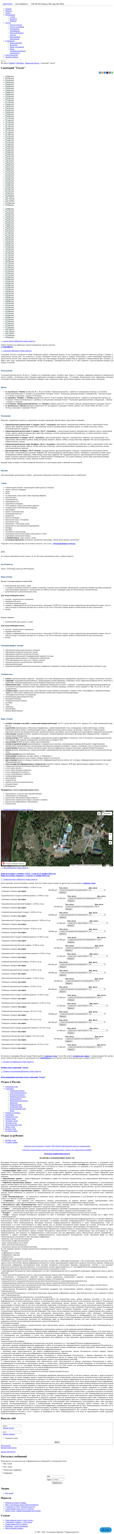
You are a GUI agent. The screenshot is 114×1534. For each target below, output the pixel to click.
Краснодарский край (18, 1109)
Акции (8, 13)
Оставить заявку (11, 1131)
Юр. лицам (7, 1464)
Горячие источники (12, 1113)
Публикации (10, 15)
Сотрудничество (11, 55)
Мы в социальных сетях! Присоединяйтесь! (22, 1505)
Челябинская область (18, 1097)
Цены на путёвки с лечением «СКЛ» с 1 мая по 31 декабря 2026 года (28, 874)
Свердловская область (18, 1093)
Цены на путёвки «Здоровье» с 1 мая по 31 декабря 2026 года (25, 876)
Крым (12, 1111)
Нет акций (9, 1493)
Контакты (13, 45)
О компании (10, 41)
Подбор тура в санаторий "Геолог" (15, 1067)
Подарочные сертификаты (15, 30)
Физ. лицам (7, 1467)
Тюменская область (32, 63)
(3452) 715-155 (7, 4)
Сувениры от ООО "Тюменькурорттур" (20, 1507)
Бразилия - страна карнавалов (16, 1526)
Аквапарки (9, 1115)
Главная (8, 9)
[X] (107, 73)
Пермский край (16, 1105)
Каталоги (13, 19)
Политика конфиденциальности (57, 1154)
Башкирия (13, 1103)
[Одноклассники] (102, 73)
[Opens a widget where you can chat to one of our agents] (106, 1530)
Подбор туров (10, 1129)
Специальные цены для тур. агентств (19, 1509)
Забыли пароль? (9, 1434)
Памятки (13, 21)
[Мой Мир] (105, 73)
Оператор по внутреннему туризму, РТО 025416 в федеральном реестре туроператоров (57, 1146)
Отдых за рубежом (17, 27)
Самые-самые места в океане (16, 1524)
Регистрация (5, 1446)
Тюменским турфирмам (12, 1470)
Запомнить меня (11, 1438)
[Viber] (110, 73)
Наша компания (16, 43)
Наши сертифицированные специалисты (18, 51)
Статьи (12, 17)
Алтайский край (16, 1107)
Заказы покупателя (8, 1452)
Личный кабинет (11, 57)
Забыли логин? (8, 1428)
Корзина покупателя (8, 1448)
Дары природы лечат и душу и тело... (19, 1520)
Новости (8, 11)
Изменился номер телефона (15, 1503)
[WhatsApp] (112, 73)
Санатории (19, 63)
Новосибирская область (19, 1101)
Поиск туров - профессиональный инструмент (23, 1511)
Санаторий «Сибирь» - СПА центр (18, 1522)
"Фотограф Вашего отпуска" (64, 544)
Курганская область (17, 1095)
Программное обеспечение (15, 38)
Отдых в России (16, 25)
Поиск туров (10, 1127)
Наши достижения (17, 47)
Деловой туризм (11, 1121)
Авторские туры (11, 1087)
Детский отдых (11, 1123)
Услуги (8, 23)
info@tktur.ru (45, 1058)
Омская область (16, 1099)
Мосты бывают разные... (14, 1528)
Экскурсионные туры (13, 1125)
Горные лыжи (10, 1119)
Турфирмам (7, 1473)
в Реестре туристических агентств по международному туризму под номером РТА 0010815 (57, 1150)
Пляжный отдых (11, 1117)
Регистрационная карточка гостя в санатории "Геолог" (23, 1077)
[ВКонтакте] (100, 73)
